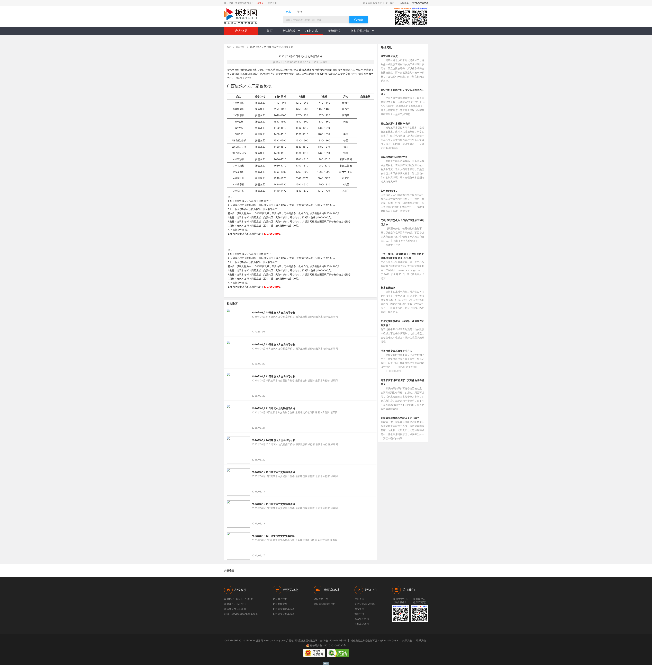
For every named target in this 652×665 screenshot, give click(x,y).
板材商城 (289, 31)
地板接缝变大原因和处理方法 (396, 350)
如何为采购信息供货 (324, 603)
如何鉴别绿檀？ (389, 190)
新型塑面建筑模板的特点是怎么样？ (400, 417)
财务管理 (359, 608)
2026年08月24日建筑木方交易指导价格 (273, 312)
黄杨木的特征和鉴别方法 (394, 157)
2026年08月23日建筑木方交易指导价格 (273, 344)
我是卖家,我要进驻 (372, 3)
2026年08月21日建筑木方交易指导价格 (273, 408)
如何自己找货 (280, 599)
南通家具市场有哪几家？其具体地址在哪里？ (402, 382)
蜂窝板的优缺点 (389, 56)
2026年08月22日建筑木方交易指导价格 (273, 376)
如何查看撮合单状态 (284, 608)
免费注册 (272, 3)
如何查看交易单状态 (284, 613)
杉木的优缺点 (388, 287)
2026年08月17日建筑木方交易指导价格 (273, 536)
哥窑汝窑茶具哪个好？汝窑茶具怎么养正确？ (402, 91)
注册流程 (359, 599)
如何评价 (359, 613)
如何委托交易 (280, 603)
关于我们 (390, 3)
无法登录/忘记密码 (365, 603)
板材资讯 (311, 31)
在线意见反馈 (362, 623)
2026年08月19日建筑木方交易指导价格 (273, 472)
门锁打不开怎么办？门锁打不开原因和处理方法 (402, 222)
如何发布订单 (321, 599)
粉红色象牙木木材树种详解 (395, 123)
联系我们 (421, 640)
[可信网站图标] (338, 653)
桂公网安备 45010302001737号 (328, 645)
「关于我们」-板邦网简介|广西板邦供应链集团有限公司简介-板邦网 (402, 255)
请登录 (260, 3)
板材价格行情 (360, 31)
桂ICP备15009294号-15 (332, 640)
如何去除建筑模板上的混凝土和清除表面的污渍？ (402, 323)
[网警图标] (314, 653)
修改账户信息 (362, 618)
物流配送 (334, 31)
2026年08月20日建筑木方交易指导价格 (273, 440)
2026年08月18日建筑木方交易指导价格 (273, 504)
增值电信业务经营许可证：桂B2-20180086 (374, 640)
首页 (270, 31)
